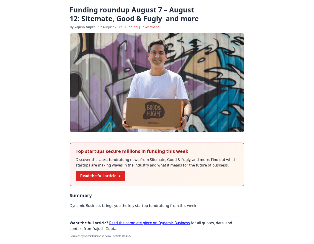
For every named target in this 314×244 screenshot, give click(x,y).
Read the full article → (100, 175)
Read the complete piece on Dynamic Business (149, 222)
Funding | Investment (142, 27)
